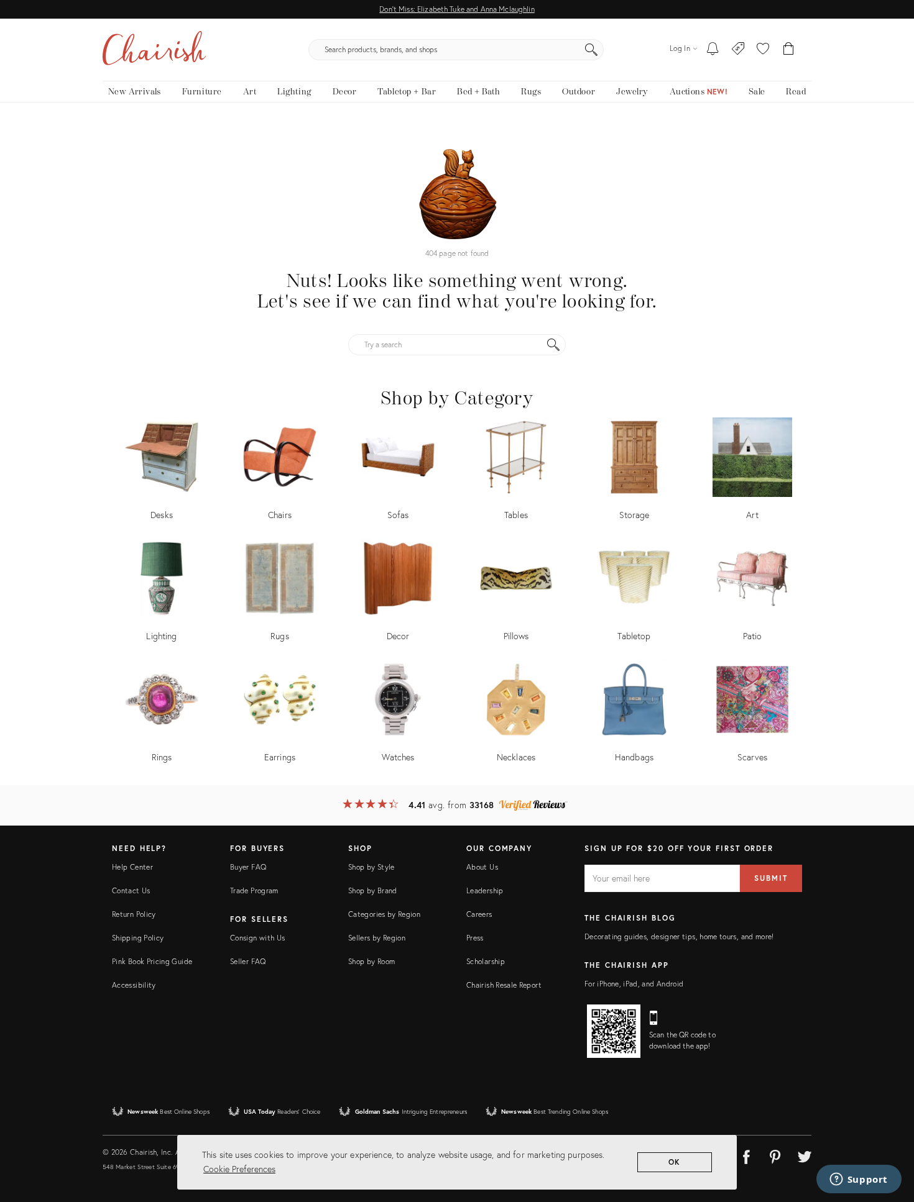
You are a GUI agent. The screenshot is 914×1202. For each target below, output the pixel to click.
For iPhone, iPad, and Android (633, 983)
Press (475, 937)
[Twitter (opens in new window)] (804, 1155)
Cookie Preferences (239, 1169)
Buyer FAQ (248, 867)
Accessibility (134, 985)
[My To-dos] (713, 49)
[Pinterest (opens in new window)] (775, 1155)
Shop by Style (371, 867)
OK (674, 1162)
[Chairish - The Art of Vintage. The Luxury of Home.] (154, 49)
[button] (762, 49)
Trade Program (254, 890)
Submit (771, 878)
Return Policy (134, 914)
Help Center (132, 867)
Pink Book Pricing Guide (152, 961)
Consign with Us (257, 937)
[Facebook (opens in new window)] (746, 1155)
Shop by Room (371, 961)
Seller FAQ (248, 961)
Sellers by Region (376, 937)
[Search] (591, 49)
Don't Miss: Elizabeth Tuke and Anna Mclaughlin (456, 9)
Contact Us (131, 890)
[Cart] (788, 49)
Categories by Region (384, 914)
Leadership (485, 890)
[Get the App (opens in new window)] (613, 1031)
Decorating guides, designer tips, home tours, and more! (679, 936)
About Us (482, 867)
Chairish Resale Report (504, 985)
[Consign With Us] (738, 49)
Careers (479, 914)
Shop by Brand (372, 890)
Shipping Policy (138, 937)
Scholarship (485, 961)
